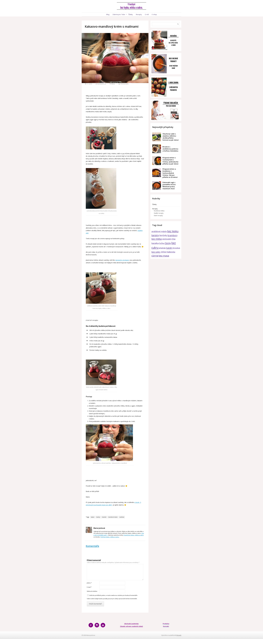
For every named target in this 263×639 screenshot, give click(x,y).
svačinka (121, 517)
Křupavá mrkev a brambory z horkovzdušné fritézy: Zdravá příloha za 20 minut (170, 173)
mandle (104, 517)
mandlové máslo (112, 517)
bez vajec (155, 251)
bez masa (164, 255)
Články (130, 14)
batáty (169, 247)
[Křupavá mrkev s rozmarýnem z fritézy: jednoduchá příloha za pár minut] (156, 160)
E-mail (89, 587)
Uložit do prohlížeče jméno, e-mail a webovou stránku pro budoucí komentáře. (113, 595)
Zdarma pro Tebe (118, 14)
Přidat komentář (94, 560)
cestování (166, 239)
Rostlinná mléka (159, 211)
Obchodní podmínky (131, 624)
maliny (98, 517)
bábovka (171, 251)
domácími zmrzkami (122, 260)
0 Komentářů (125, 84)
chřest (164, 251)
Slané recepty (158, 215)
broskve (176, 248)
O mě (147, 14)
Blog (107, 14)
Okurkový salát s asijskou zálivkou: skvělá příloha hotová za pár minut (171, 137)
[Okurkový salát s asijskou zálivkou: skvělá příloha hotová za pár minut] (156, 136)
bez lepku (172, 231)
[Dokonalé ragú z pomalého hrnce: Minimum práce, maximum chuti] (156, 185)
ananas (162, 247)
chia (173, 239)
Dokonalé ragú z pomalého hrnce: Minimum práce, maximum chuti (169, 185)
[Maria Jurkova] (131, 6)
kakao (92, 517)
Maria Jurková (101, 84)
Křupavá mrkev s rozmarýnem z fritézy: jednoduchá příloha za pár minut (170, 161)
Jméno (89, 583)
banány (155, 235)
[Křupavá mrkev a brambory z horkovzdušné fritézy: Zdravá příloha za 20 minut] (156, 172)
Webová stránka (92, 591)
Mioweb (178, 635)
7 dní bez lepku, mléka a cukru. (109, 537)
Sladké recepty (158, 213)
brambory (172, 235)
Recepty (139, 14)
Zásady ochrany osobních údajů (131, 626)
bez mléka (156, 238)
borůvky (163, 235)
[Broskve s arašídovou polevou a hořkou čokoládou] (156, 148)
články (168, 243)
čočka (161, 243)
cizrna (154, 255)
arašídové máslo (159, 231)
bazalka (155, 243)
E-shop (154, 14)
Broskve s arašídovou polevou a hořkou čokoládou (170, 149)
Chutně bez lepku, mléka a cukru (133, 535)
